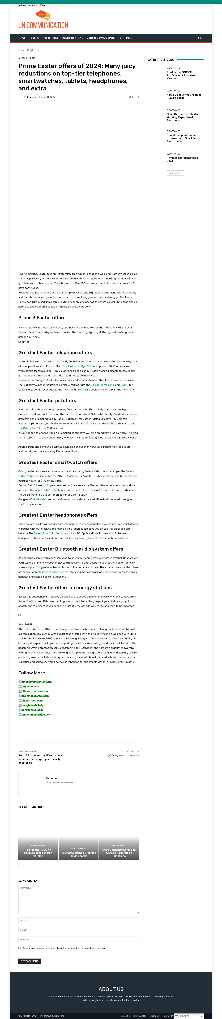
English (185, 1015)
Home (21, 50)
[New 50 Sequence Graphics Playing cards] (79, 836)
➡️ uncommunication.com (35, 681)
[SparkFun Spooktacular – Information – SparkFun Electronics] (155, 136)
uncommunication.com (36, 714)
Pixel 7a (81, 389)
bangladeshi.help (33, 705)
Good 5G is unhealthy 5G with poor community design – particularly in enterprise (40, 759)
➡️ (20, 686)
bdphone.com (30, 686)
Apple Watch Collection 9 (50, 490)
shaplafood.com (32, 700)
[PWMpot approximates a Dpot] (155, 157)
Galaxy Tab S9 (31, 428)
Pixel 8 (124, 384)
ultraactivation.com (35, 691)
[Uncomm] (21, 97)
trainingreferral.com (35, 695)
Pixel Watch (40, 499)
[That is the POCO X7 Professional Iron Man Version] (38, 836)
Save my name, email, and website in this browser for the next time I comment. (64, 948)
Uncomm (32, 97)
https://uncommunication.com (60, 782)
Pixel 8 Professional (102, 384)
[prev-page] (20, 866)
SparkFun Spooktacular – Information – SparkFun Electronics (183, 138)
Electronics (78, 849)
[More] (112, 109)
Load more (174, 173)
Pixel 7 (67, 389)
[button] (199, 38)
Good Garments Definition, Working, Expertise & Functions (119, 853)
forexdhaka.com (32, 709)
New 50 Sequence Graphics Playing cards (78, 854)
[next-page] (26, 866)
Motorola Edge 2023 (80, 366)
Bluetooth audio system (53, 572)
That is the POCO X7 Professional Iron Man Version (38, 853)
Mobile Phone (34, 50)
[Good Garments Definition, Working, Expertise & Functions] (119, 836)
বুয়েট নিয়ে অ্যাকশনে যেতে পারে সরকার (123, 755)
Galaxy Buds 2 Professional (50, 533)
